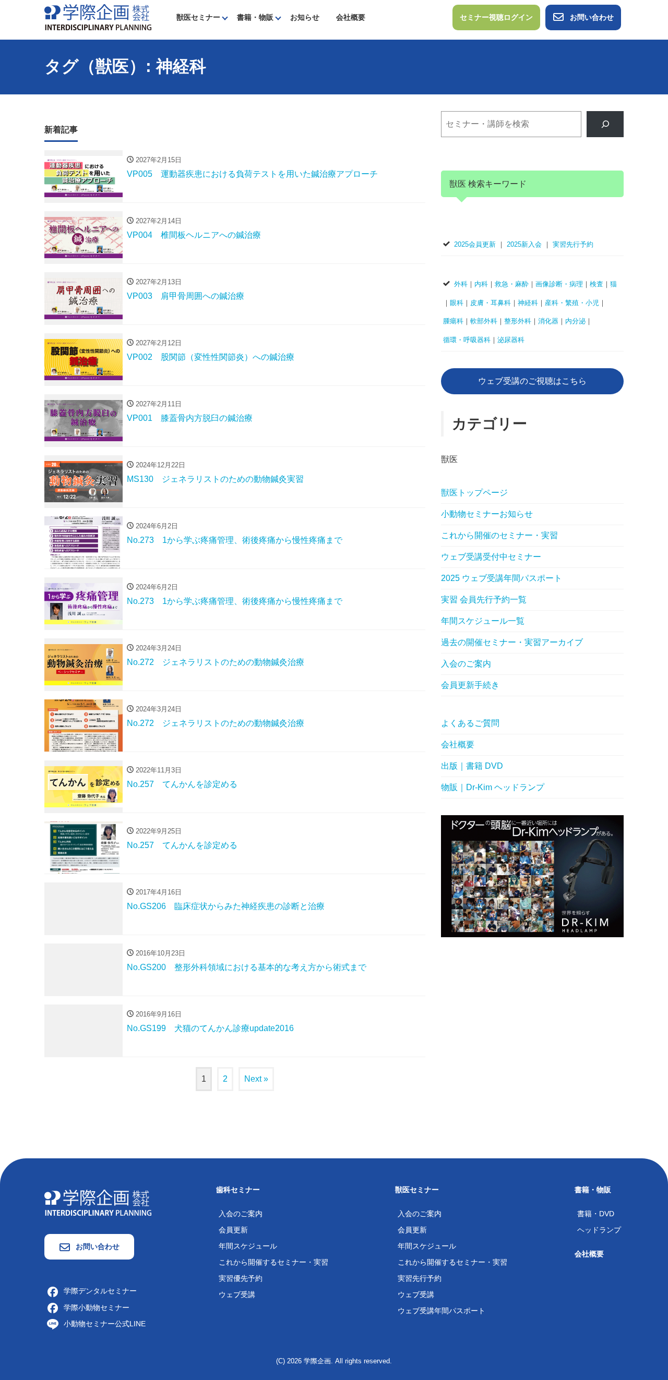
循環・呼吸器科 (467, 340)
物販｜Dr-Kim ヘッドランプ (492, 787)
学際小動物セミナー (96, 1307)
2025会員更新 (475, 244)
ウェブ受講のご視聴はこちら (532, 381)
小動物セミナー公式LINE (105, 1324)
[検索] (605, 124)
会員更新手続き (470, 685)
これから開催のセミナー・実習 (499, 535)
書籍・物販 (255, 17)
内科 (481, 284)
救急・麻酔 (512, 284)
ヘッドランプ (599, 1230)
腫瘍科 (453, 321)
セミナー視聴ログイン (496, 17)
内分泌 (575, 321)
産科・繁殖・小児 (572, 303)
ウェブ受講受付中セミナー (491, 556)
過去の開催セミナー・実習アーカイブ (512, 642)
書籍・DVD (595, 1213)
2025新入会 (524, 244)
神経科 (528, 303)
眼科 (456, 303)
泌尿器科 (510, 340)
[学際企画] (97, 16)
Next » (256, 1078)
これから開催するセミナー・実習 (273, 1262)
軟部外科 (483, 321)
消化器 (548, 321)
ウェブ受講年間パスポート (441, 1310)
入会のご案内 (466, 663)
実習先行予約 (573, 244)
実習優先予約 (241, 1278)
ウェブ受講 (237, 1294)
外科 (461, 284)
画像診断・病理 (559, 284)
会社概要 (350, 17)
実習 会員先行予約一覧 (484, 599)
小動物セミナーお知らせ (487, 514)
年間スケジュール (248, 1246)
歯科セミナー (238, 1189)
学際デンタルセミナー (100, 1291)
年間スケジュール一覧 (482, 620)
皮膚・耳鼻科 (490, 303)
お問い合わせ (592, 17)
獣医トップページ (474, 492)
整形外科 (517, 321)
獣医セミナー (198, 17)
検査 (596, 284)
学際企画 (317, 1361)
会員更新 (233, 1230)
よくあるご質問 (470, 723)
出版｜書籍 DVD (472, 765)
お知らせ (304, 17)
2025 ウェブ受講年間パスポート (501, 578)
